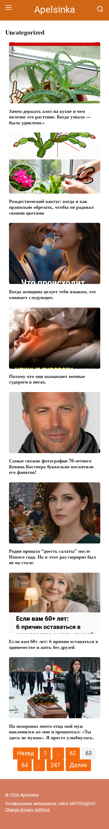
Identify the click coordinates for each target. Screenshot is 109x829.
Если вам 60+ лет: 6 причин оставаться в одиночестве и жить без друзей (53, 644)
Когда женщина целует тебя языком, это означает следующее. (52, 294)
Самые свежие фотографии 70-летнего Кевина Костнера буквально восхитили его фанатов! (51, 466)
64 (24, 765)
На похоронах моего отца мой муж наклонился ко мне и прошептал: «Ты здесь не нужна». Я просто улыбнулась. (51, 731)
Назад (25, 753)
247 (55, 765)
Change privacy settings (27, 809)
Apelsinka (54, 9)
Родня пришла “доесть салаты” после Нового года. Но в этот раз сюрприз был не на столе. (52, 556)
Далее (78, 765)
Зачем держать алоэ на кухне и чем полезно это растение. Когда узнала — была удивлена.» (50, 116)
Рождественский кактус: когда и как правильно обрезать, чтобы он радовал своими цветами (51, 207)
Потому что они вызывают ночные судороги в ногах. (47, 379)
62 (73, 753)
